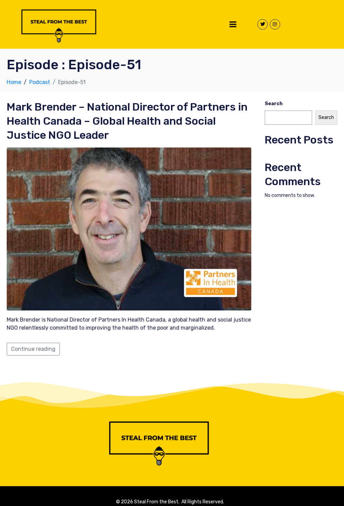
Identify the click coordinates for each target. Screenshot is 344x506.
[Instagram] (275, 24)
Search (274, 104)
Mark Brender (127, 120)
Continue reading (33, 349)
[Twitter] (262, 24)
